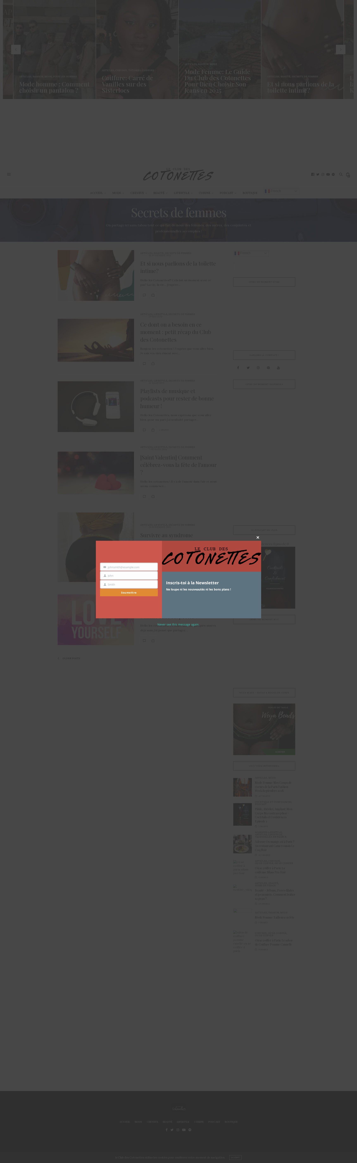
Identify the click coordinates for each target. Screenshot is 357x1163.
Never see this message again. (178, 624)
